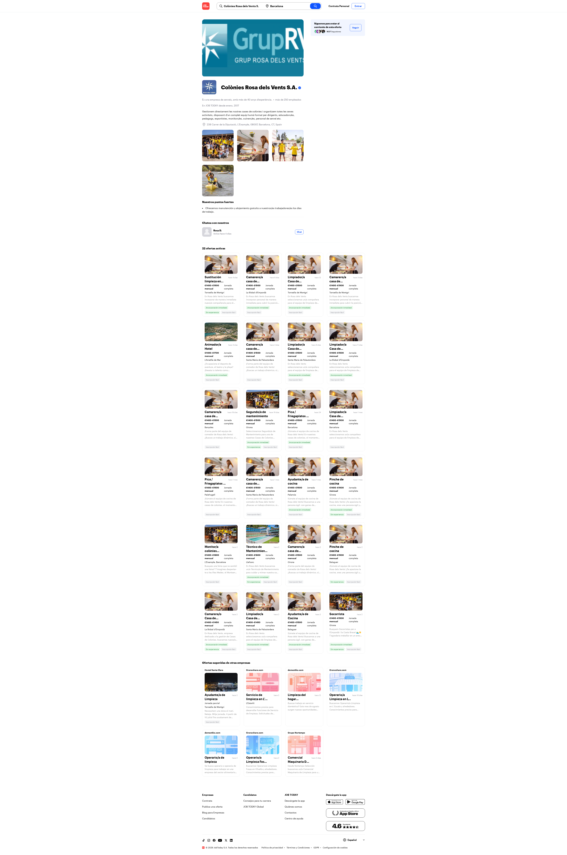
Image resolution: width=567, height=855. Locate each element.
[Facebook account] (214, 840)
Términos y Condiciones (298, 847)
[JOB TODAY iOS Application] (334, 802)
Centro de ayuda (294, 818)
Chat (299, 232)
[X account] (226, 840)
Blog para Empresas (213, 812)
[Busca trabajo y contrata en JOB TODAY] (206, 6)
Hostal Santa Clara (214, 670)
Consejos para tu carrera (257, 800)
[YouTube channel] (220, 840)
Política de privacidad (272, 847)
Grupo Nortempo (296, 732)
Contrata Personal (339, 6)
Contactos (290, 812)
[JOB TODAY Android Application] (355, 802)
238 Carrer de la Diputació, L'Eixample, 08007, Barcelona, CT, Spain (244, 124)
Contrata (207, 800)
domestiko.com (295, 670)
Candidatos (208, 818)
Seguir (355, 27)
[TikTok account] (203, 840)
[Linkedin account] (231, 840)
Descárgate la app (295, 800)
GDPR (316, 847)
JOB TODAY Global (253, 806)
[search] (315, 6)
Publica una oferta (212, 806)
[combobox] (243, 6)
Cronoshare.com (254, 670)
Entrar (358, 6)
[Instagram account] (208, 840)
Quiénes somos (293, 806)
